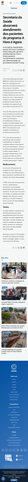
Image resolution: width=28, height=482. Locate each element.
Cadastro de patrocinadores (14, 445)
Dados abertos (14, 412)
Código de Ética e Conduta (14, 427)
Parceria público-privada (14, 442)
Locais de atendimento (14, 394)
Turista (14, 389)
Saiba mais (17, 477)
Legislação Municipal (14, 420)
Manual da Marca (14, 399)
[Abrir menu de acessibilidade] (3, 479)
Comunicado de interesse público (14, 440)
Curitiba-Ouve (14, 417)
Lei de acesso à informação (14, 415)
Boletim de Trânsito (14, 397)
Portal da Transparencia (14, 407)
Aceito (14, 480)
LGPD (14, 409)
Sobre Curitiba (14, 392)
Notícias (14, 8)
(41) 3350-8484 (20, 467)
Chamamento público (14, 437)
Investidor (14, 387)
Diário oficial (14, 422)
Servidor (14, 384)
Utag (14, 425)
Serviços (14, 379)
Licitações (14, 435)
